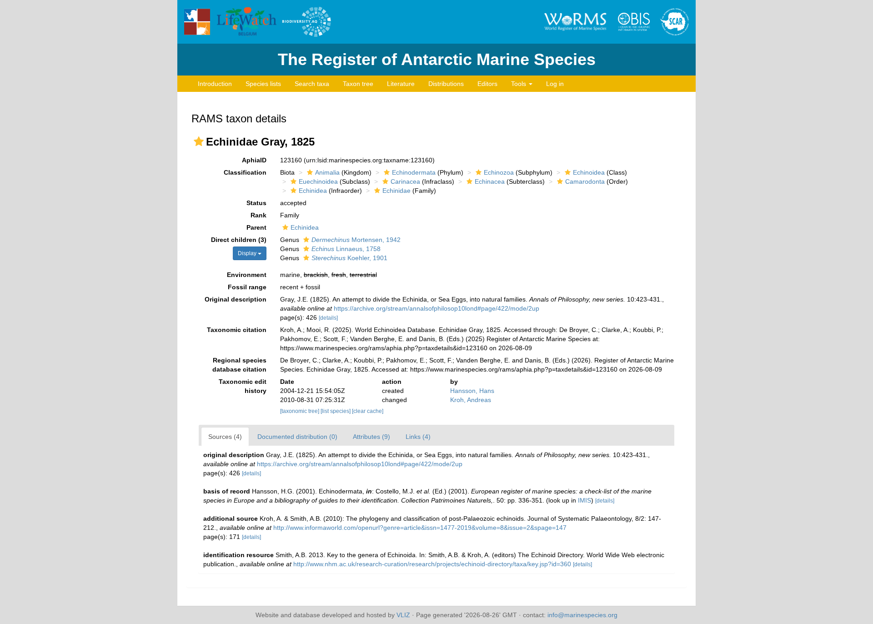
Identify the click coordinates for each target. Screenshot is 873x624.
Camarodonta (585, 181)
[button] (198, 141)
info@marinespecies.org (582, 615)
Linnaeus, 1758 (346, 248)
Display (248, 253)
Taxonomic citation (236, 329)
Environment (246, 274)
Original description (235, 299)
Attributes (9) (371, 436)
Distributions (446, 83)
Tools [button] (519, 83)
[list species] (336, 411)
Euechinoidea (318, 181)
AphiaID (254, 160)
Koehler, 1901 (349, 258)
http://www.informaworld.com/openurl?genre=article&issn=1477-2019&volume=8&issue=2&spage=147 (420, 527)
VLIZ (403, 615)
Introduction (215, 83)
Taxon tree (358, 83)
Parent (256, 227)
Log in (555, 83)
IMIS (584, 500)
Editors (487, 83)
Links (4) (418, 436)
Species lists (263, 83)
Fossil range (247, 287)
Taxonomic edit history (242, 386)
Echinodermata (414, 172)
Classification (245, 172)
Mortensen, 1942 (356, 239)
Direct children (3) (238, 239)
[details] (328, 318)
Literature (401, 83)
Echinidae (396, 190)
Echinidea (313, 190)
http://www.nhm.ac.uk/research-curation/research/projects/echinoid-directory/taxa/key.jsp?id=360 (432, 564)
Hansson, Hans (472, 390)
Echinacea (490, 181)
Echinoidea (589, 172)
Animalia (327, 172)
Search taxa (312, 83)
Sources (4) (225, 436)
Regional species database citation (239, 365)
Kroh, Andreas (470, 399)
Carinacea (405, 181)
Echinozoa (499, 172)
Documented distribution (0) (297, 436)
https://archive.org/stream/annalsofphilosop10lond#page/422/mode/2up (436, 308)
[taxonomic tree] (300, 411)
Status (256, 202)
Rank (258, 215)
